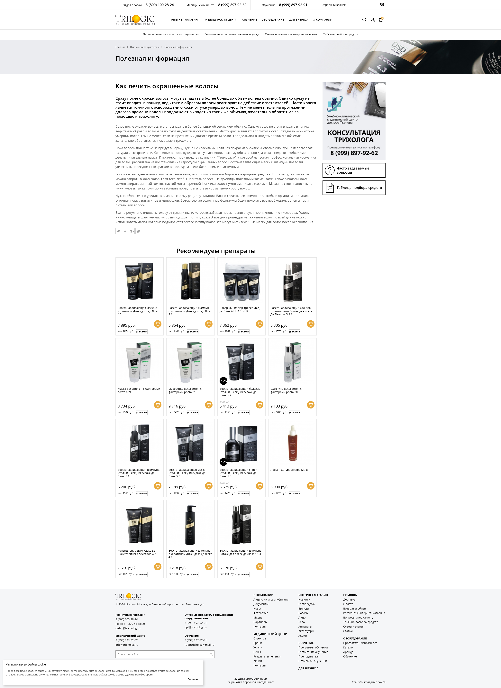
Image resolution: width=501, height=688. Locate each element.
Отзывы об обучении (312, 661)
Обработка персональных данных (251, 682)
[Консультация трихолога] (354, 121)
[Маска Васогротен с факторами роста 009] (139, 362)
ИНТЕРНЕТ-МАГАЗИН (313, 595)
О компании (322, 19)
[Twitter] (138, 231)
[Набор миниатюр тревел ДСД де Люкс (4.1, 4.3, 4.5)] (241, 281)
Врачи (257, 643)
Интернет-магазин (184, 19)
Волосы (303, 613)
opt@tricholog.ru (196, 627)
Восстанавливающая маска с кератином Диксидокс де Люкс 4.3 (138, 311)
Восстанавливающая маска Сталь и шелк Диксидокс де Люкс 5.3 (187, 473)
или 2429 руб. (177, 412)
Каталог (348, 647)
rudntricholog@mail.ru (199, 645)
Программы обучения (313, 647)
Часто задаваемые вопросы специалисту (171, 34)
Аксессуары (306, 631)
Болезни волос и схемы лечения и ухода (232, 34)
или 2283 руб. (278, 412)
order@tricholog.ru (128, 628)
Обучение (249, 19)
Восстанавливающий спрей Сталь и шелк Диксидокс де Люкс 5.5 (238, 473)
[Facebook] (125, 231)
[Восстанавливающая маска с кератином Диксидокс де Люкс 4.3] (139, 281)
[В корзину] (157, 324)
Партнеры (260, 622)
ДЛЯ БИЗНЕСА (308, 668)
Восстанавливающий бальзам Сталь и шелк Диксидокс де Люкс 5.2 (240, 392)
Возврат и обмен (354, 608)
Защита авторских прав (250, 678)
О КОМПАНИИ (263, 595)
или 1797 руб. (177, 493)
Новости (259, 608)
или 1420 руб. (228, 493)
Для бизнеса (298, 19)
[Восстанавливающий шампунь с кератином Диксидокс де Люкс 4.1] (190, 281)
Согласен (193, 679)
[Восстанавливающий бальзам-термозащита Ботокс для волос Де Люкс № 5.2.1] (292, 281)
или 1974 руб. (126, 331)
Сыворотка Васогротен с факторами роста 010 (185, 390)
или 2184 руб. (126, 412)
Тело (301, 622)
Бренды (303, 608)
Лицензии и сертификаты (270, 599)
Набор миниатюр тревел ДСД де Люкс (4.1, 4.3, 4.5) (240, 309)
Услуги (257, 647)
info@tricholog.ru (126, 645)
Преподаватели (309, 656)
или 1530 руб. (228, 574)
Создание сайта (375, 682)
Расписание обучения (313, 652)
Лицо (301, 617)
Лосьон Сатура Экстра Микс (289, 470)
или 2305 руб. (177, 574)
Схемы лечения (353, 626)
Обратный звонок (334, 5)
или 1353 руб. (228, 412)
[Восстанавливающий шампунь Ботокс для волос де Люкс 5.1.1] (241, 524)
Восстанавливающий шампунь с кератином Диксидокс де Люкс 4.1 (190, 311)
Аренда (348, 652)
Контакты (259, 626)
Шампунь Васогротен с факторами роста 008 (286, 390)
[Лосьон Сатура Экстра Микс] (292, 443)
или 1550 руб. (126, 493)
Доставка (349, 599)
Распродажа (306, 604)
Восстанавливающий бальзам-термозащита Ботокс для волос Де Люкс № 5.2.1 (291, 311)
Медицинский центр (220, 19)
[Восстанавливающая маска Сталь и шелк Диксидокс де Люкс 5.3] (190, 443)
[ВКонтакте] (118, 231)
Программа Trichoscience (360, 643)
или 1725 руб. (278, 493)
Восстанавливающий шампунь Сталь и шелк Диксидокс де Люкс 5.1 (138, 473)
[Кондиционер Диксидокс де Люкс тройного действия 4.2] (139, 524)
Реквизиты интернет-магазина (364, 613)
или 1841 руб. (228, 331)
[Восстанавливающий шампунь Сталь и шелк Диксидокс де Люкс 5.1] (139, 443)
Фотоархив (260, 613)
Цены (257, 652)
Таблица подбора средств (340, 34)
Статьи (348, 631)
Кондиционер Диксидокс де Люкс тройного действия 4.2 (137, 552)
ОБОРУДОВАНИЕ (355, 638)
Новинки (304, 599)
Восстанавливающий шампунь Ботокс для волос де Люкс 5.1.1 (240, 552)
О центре (259, 638)
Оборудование (272, 19)
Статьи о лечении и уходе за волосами (291, 34)
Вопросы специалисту (358, 617)
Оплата (348, 604)
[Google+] (132, 231)
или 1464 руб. (177, 331)
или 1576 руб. (278, 331)
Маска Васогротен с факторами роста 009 (139, 390)
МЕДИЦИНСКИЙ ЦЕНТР (270, 634)
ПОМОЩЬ (350, 595)
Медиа (257, 617)
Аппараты (305, 626)
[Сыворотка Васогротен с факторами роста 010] (190, 362)
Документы (261, 604)
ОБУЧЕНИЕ (306, 643)
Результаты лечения (267, 656)
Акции (257, 661)
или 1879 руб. (126, 574)
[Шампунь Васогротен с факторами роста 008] (292, 362)
